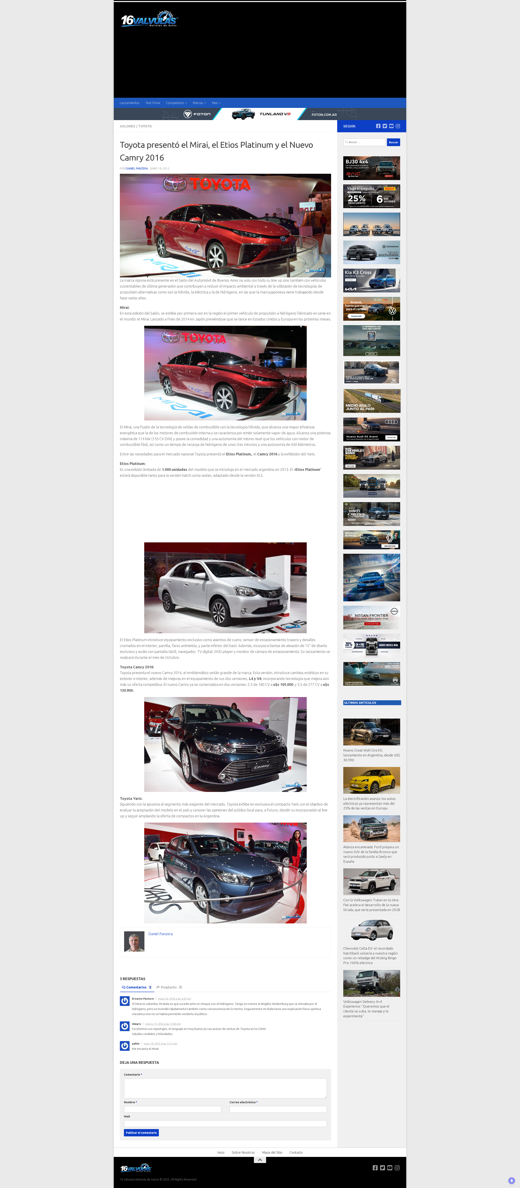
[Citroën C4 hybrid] (371, 684)
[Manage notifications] (511, 1180)
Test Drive (152, 103)
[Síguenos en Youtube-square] (391, 126)
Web (127, 1116)
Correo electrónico (244, 1102)
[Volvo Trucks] (371, 656)
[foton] (260, 114)
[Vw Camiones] (371, 496)
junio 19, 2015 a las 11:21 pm (160, 1043)
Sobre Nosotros (243, 1152)
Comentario (133, 1074)
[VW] (371, 319)
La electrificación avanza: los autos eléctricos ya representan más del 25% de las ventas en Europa (369, 803)
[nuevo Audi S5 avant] (371, 440)
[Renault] (371, 548)
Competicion (175, 103)
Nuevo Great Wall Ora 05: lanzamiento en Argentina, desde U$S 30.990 (371, 755)
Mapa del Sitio (272, 1152)
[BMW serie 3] (371, 600)
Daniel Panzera (137, 168)
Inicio (220, 1152)
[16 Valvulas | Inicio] (150, 19)
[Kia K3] (371, 291)
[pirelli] (371, 207)
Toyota (145, 126)
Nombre (130, 1102)
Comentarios (138, 987)
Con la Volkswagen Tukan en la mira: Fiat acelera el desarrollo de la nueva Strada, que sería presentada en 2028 (371, 904)
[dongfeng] (371, 235)
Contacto (296, 1152)
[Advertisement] (260, 67)
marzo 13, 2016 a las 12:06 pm (163, 1023)
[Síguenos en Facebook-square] (378, 126)
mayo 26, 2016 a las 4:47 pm (174, 998)
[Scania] (372, 412)
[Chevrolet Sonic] (371, 468)
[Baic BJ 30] (371, 179)
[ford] (371, 355)
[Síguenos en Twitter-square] (384, 126)
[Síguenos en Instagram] (397, 126)
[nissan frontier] (371, 628)
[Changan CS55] (371, 263)
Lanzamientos (130, 103)
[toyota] (371, 525)
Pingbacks (171, 987)
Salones (127, 126)
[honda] (371, 383)
